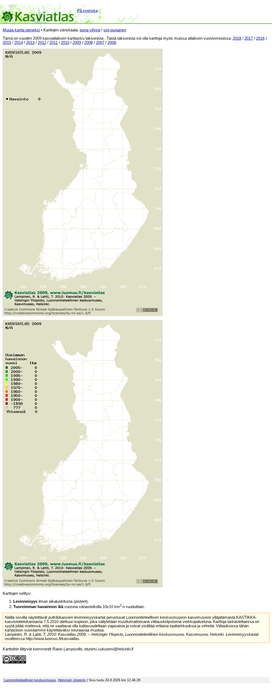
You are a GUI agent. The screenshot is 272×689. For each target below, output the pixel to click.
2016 (260, 38)
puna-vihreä (90, 30)
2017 (248, 38)
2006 (112, 42)
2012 (42, 42)
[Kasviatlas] (38, 14)
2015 (7, 42)
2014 (18, 42)
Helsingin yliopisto (72, 680)
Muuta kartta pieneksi (21, 30)
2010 (65, 42)
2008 (88, 42)
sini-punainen (114, 30)
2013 (30, 42)
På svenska (87, 11)
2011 (53, 42)
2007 (100, 42)
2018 (237, 38)
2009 (77, 42)
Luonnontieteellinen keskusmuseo (30, 680)
